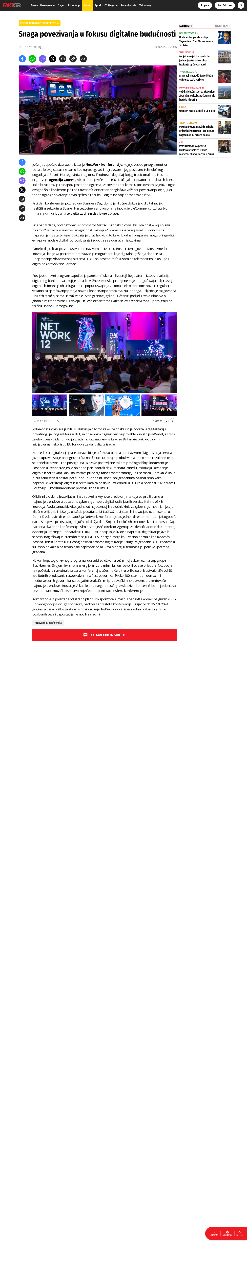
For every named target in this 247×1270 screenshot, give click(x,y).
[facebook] (22, 58)
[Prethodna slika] (166, 420)
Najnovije (214, 1234)
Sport (98, 5)
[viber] (42, 59)
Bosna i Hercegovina (43, 5)
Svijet (61, 5)
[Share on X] (52, 58)
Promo (87, 5)
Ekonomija (74, 5)
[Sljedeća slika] (172, 420)
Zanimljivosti (128, 5)
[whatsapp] (32, 59)
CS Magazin (111, 5)
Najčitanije (227, 1234)
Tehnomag (145, 5)
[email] (63, 59)
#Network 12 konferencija (48, 623)
